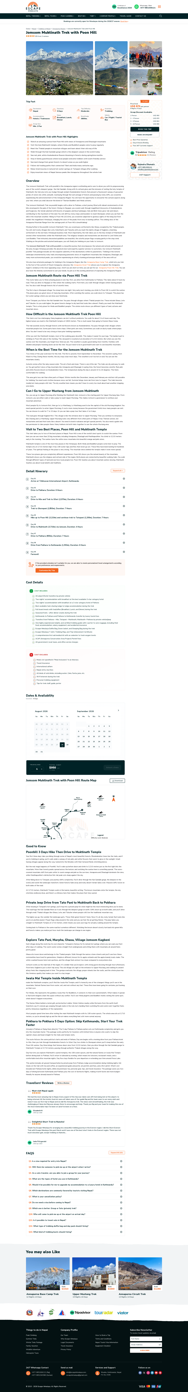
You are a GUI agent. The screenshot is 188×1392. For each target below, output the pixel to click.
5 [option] (51, 729)
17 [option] (42, 740)
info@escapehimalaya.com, (76, 1372)
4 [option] (46, 729)
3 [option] (41, 729)
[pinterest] (160, 1372)
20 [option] (57, 740)
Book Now (124, 21)
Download (119, 781)
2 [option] (36, 729)
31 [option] (62, 724)
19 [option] (52, 740)
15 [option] (67, 734)
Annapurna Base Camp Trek (97, 262)
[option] (46, 749)
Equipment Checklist (103, 1346)
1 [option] (67, 724)
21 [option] (62, 740)
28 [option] (47, 724)
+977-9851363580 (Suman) (42, 1375)
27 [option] (42, 724)
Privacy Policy (66, 1349)
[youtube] (156, 1372)
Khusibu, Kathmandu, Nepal (111, 1372)
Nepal (34, 29)
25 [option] (47, 745)
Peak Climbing (31, 1335)
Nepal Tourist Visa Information (106, 1342)
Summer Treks (31, 1339)
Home (28, 29)
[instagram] (148, 1372)
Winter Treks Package (34, 1342)
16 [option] (36, 740)
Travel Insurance (67, 1346)
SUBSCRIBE (144, 1350)
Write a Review (63, 1083)
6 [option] (57, 729)
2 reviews (45, 36)
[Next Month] (118, 710)
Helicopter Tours (32, 1353)
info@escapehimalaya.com (148, 169)
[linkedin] (152, 1372)
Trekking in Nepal (44, 29)
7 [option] (62, 729)
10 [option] (42, 734)
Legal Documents (67, 1342)
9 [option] (36, 734)
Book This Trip (145, 129)
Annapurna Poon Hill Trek (109, 268)
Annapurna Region (58, 29)
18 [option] (47, 740)
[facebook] (140, 1372)
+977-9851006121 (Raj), (41, 1372)
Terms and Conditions (103, 1339)
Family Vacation (32, 1346)
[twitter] (144, 1372)
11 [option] (47, 734)
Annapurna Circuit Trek (82, 265)
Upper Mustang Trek (84, 1294)
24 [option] (42, 745)
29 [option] (52, 724)
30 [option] (57, 724)
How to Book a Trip (102, 1335)
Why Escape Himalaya (69, 1339)
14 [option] (62, 734)
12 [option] (52, 734)
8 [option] (67, 729)
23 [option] (36, 745)
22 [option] (67, 740)
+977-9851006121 (145, 167)
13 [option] (57, 734)
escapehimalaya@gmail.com (76, 1375)
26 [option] (36, 724)
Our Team (64, 1335)
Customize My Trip (47, 570)
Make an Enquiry (144, 135)
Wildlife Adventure (33, 1349)
